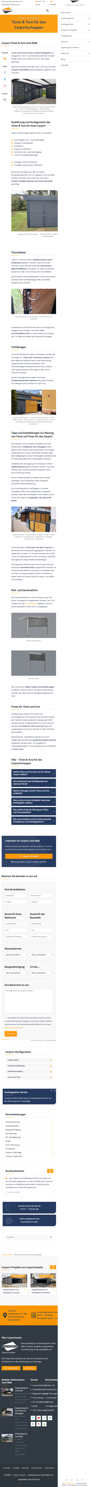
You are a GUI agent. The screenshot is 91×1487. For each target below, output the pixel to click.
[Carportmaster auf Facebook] (44, 1418)
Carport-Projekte (30, 856)
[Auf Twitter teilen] (5, 79)
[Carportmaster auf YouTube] (38, 1418)
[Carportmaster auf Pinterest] (38, 1424)
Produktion (10, 1148)
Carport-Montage (13, 1152)
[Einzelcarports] (8, 1437)
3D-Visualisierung (12, 1137)
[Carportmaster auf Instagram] (33, 1424)
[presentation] (51, 1091)
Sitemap (25, 1468)
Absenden (10, 1034)
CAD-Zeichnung (12, 1145)
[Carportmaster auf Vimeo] (33, 1418)
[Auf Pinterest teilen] (5, 86)
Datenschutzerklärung (13, 1028)
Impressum (49, 1468)
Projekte (50, 1410)
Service (50, 1402)
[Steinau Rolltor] (33, 663)
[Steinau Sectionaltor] (33, 625)
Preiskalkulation (12, 1126)
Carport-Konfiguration (29, 18)
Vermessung (10, 1133)
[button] (29, 1060)
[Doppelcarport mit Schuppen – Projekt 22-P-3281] (14, 1287)
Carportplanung (12, 1122)
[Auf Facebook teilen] (5, 72)
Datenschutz (36, 1468)
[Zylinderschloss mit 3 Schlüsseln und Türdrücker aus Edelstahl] (33, 301)
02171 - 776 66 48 (45, 1315)
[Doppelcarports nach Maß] (8, 1392)
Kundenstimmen (14, 1171)
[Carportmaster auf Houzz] (44, 1424)
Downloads (51, 1397)
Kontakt (53, 4)
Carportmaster (69, 1483)
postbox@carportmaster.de (50, 1312)
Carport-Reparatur (14, 1156)
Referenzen (12, 1368)
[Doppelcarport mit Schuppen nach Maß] (8, 1412)
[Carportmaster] (7, 10)
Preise (31, 1368)
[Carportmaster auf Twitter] (50, 1418)
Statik (7, 1141)
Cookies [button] (16, 1468)
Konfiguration (52, 1406)
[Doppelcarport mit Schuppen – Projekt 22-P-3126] (43, 1287)
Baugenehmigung (13, 1129)
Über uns (51, 1385)
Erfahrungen (52, 1393)
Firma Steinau (31, 603)
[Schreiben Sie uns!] (5, 59)
